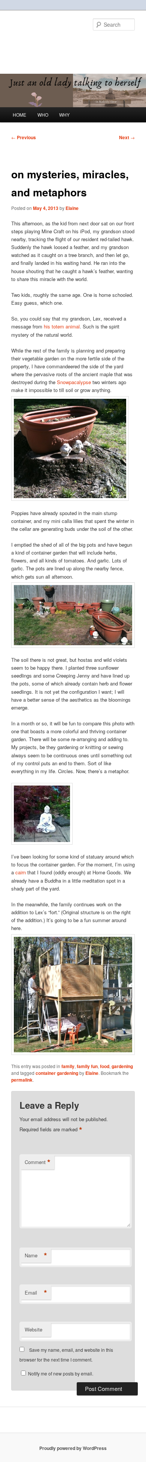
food (104, 1066)
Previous (23, 137)
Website (33, 1329)
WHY (64, 114)
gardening (122, 1066)
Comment (38, 1162)
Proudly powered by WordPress (73, 1448)
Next (127, 137)
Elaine (72, 208)
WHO (42, 114)
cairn (20, 872)
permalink (22, 1079)
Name (36, 1255)
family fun (87, 1066)
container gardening (57, 1073)
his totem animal (61, 326)
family (67, 1066)
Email (36, 1293)
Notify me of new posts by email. (60, 1373)
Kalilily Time (37, 43)
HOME (19, 114)
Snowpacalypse (74, 382)
